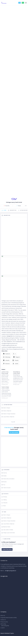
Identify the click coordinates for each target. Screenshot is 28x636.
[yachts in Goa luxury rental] (7, 378)
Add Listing (3, 624)
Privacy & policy (4, 621)
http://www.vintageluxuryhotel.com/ (15, 349)
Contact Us (3, 619)
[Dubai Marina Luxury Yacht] (19, 378)
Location (3, 627)
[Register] (23, 3)
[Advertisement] (14, 232)
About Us (3, 615)
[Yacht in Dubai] (7, 392)
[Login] (19, 3)
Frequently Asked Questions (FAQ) (9, 617)
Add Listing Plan (5, 625)
